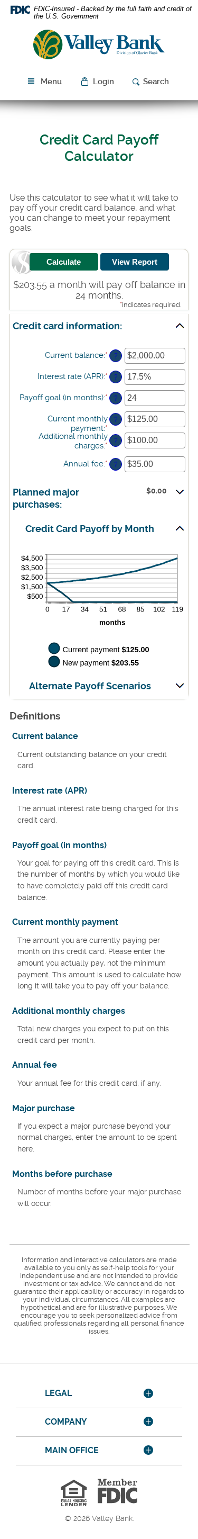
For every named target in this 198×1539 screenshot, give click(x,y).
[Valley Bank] (99, 46)
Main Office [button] (72, 1450)
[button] (98, 82)
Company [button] (66, 1422)
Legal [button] (58, 1393)
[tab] (99, 1394)
